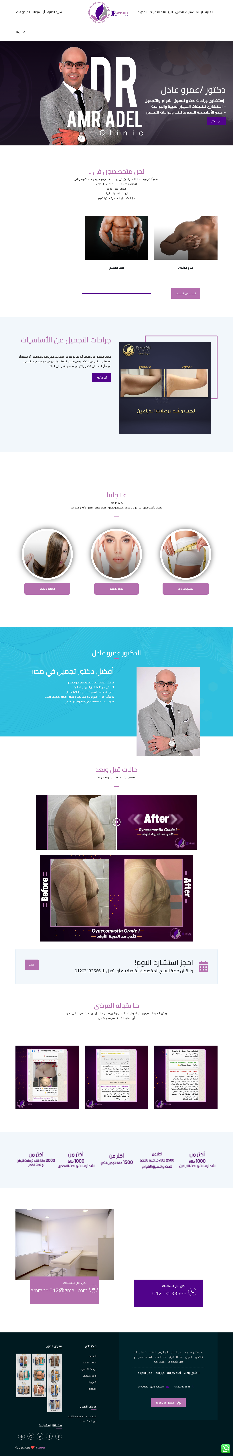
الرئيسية (92, 1356)
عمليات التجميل (184, 12)
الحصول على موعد (166, 1402)
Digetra (41, 1447)
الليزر (170, 12)
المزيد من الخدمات (186, 293)
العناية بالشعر (47, 588)
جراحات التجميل (88, 1369)
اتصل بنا (21, 32)
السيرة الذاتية (55, 12)
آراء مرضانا (38, 12)
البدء (31, 964)
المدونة (142, 12)
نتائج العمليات (158, 12)
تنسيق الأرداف (185, 588)
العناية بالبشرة (204, 12)
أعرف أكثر (101, 377)
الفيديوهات (23, 12)
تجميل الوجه (116, 588)
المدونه (92, 1388)
